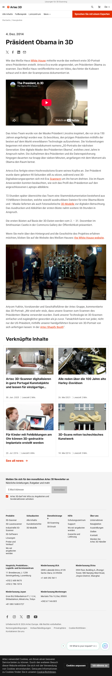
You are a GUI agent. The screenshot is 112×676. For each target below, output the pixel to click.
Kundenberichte (34, 524)
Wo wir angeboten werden (11, 551)
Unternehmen (96, 520)
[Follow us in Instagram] (14, 616)
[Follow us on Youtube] (35, 616)
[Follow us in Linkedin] (28, 616)
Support (71, 524)
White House (38, 60)
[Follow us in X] (21, 616)
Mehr (46, 14)
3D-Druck (51, 526)
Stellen (93, 531)
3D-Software (12, 534)
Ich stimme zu (100, 665)
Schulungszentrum (76, 520)
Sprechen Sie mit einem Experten (92, 14)
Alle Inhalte (7, 14)
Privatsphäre (60, 628)
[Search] (92, 6)
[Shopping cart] (99, 6)
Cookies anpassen (76, 665)
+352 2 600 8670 (14, 580)
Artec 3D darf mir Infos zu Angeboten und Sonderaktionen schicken (29, 497)
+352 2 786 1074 (14, 584)
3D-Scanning (53, 523)
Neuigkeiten (95, 524)
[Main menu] (3, 6)
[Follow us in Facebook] (7, 616)
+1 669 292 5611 (49, 578)
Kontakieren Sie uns (15, 631)
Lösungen (10, 538)
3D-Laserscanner (14, 524)
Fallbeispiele (20, 14)
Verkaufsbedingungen (40, 628)
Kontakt (94, 535)
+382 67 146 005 (49, 601)
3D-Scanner (11, 520)
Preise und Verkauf (11, 543)
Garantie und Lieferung (74, 535)
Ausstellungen (96, 528)
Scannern (55, 178)
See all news (15, 460)
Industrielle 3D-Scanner (13, 529)
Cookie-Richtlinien (77, 628)
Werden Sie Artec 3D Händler (98, 540)
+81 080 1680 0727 (15, 604)
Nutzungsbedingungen (16, 628)
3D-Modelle (68, 203)
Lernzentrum (35, 14)
